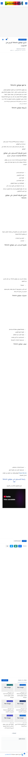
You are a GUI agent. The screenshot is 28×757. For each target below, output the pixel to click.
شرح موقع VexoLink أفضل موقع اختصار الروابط (22, 695)
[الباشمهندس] (14, 3)
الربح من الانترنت (22, 39)
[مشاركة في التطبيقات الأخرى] (7, 546)
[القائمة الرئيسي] (26, 3)
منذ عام (24, 722)
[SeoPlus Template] (22, 755)
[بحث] (2, 3)
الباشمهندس (8, 754)
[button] (20, 546)
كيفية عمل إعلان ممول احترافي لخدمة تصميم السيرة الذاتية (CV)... (8, 726)
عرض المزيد (5, 680)
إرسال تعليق (22, 738)
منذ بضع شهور (23, 692)
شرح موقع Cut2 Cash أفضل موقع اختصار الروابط (8, 695)
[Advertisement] (14, 22)
